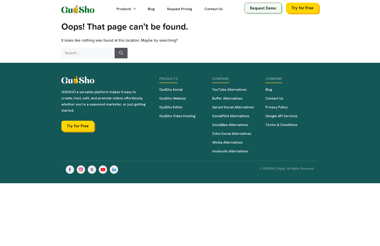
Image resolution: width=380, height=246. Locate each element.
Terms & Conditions (281, 124)
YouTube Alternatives (229, 89)
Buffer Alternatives (227, 98)
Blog (151, 9)
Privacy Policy (276, 107)
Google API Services (281, 116)
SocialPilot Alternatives (230, 116)
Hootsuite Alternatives (230, 151)
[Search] (121, 53)
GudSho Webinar (172, 98)
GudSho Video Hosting (177, 116)
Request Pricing (179, 9)
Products (124, 9)
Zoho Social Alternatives (231, 133)
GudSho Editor (171, 107)
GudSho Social (171, 89)
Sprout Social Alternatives (233, 107)
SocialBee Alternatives (230, 124)
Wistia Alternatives (227, 142)
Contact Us (214, 9)
